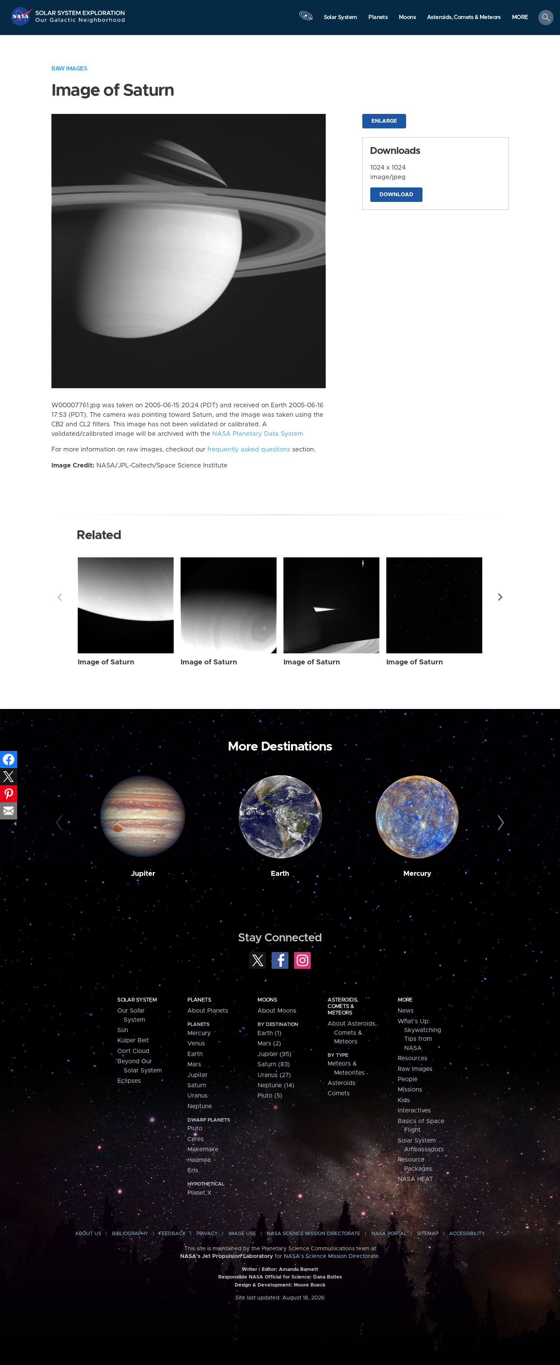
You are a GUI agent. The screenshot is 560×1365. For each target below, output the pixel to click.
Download (396, 194)
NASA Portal (388, 1233)
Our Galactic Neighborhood (80, 21)
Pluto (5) (270, 1096)
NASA (22, 16)
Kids (404, 1100)
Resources (412, 1058)
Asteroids (341, 1083)
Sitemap (427, 1233)
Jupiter (143, 873)
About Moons (277, 1011)
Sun (122, 1030)
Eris (192, 1170)
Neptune (199, 1106)
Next (500, 597)
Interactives (414, 1110)
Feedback (172, 1233)
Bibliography (130, 1233)
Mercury (417, 873)
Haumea (199, 1160)
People (408, 1079)
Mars (194, 1064)
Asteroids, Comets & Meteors (343, 1006)
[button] (520, 18)
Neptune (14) (276, 1085)
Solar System (137, 1000)
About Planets (207, 1011)
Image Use (242, 1233)
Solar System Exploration (80, 10)
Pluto (194, 1128)
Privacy (207, 1233)
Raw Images (69, 69)
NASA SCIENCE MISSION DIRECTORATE (313, 1233)
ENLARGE (384, 121)
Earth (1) (270, 1033)
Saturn (196, 1085)
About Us (88, 1233)
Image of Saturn (106, 662)
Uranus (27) (274, 1075)
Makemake (202, 1149)
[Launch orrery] (306, 19)
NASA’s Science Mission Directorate (331, 1256)
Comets (339, 1093)
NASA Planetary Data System (257, 434)
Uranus (197, 1096)
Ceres (195, 1139)
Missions (410, 1090)
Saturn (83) (274, 1064)
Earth (280, 873)
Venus (196, 1043)
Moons (267, 1000)
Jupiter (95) (274, 1054)
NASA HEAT (415, 1179)
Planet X (199, 1193)
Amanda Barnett (298, 1269)
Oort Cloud (133, 1051)
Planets (199, 1000)
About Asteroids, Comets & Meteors (352, 1033)
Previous (59, 597)
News (406, 1011)
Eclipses (129, 1081)
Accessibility (467, 1233)
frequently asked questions (248, 449)
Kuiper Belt (133, 1040)
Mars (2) (269, 1043)
